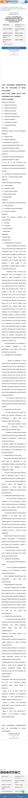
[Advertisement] (14, 70)
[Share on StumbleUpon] (13, 772)
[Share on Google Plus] (7, 772)
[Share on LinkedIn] (10, 772)
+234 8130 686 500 (14, 51)
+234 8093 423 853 (14, 54)
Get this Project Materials (14, 48)
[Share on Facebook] (2, 772)
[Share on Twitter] (4, 772)
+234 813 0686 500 (14, 12)
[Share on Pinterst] (16, 772)
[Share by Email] (19, 772)
